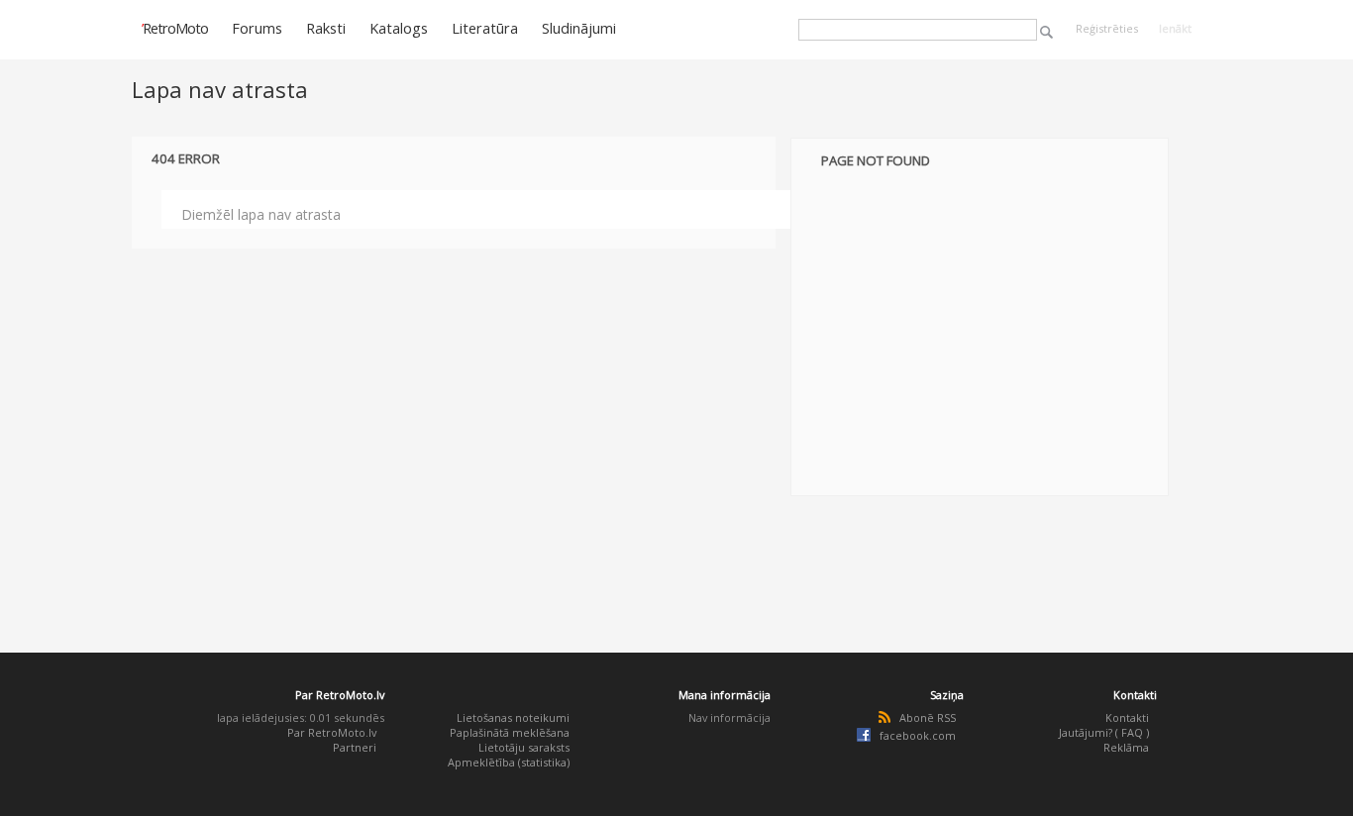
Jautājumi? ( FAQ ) (1104, 732)
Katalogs (398, 28)
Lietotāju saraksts (524, 747)
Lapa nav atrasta (220, 89)
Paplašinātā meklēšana (510, 732)
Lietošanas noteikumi (513, 717)
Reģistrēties (1107, 28)
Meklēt (1046, 32)
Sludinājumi (579, 28)
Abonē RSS (927, 717)
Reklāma (1126, 747)
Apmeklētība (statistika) (509, 762)
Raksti (326, 28)
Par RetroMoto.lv (331, 732)
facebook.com (918, 735)
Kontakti (1127, 717)
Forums (257, 28)
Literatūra (485, 28)
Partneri (354, 747)
